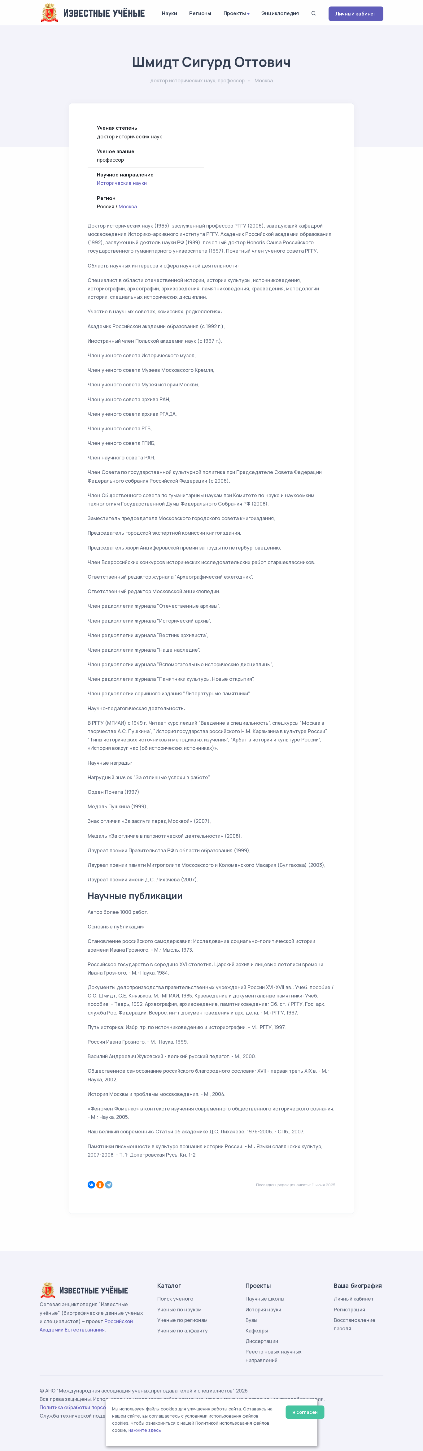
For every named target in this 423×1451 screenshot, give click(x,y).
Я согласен (304, 1412)
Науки (169, 13)
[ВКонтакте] (91, 1184)
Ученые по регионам (182, 1320)
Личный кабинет (356, 13)
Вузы (251, 1320)
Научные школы (265, 1298)
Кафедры (257, 1330)
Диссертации (262, 1341)
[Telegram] (108, 1184)
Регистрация (349, 1309)
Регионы (200, 13)
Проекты (235, 13)
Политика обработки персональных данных (93, 1407)
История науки (263, 1309)
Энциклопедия (280, 13)
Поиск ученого (175, 1298)
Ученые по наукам (179, 1309)
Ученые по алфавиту (182, 1330)
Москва (128, 206)
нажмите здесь (145, 1430)
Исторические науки (122, 183)
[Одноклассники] (100, 1184)
